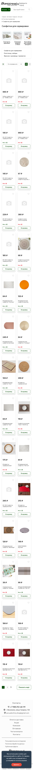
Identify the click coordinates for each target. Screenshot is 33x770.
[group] (7, 38)
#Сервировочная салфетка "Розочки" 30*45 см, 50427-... (8, 301)
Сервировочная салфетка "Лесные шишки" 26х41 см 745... (8, 587)
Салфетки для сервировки (13, 50)
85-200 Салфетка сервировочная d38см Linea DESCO (8, 179)
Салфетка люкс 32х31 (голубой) (22, 219)
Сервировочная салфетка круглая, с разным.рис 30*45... (24, 179)
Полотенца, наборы (10, 53)
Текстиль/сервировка (9, 19)
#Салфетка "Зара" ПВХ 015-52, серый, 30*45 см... (8, 628)
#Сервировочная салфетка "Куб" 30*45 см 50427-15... (9, 424)
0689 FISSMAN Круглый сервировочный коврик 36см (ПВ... (23, 547)
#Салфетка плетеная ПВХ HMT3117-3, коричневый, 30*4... (24, 669)
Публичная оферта (11, 746)
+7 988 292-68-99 (17, 707)
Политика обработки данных (14, 744)
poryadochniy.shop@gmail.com (17, 713)
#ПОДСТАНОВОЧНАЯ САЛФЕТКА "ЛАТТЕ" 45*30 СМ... (24, 587)
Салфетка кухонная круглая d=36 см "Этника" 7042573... (24, 260)
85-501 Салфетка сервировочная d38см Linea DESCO (8, 219)
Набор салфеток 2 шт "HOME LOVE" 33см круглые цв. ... (8, 97)
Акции (16, 722)
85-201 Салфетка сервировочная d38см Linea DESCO (8, 138)
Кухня (20, 16)
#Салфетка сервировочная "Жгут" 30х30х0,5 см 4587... (24, 383)
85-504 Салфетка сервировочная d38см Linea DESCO (23, 628)
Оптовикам (16, 728)
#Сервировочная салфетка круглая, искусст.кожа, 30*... (24, 301)
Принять (16, 764)
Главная (4, 16)
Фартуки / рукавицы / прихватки (15, 56)
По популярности (12, 64)
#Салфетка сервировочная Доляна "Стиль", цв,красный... (22, 506)
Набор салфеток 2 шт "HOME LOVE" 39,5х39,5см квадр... (24, 138)
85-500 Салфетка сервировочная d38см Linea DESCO (8, 260)
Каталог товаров (12, 16)
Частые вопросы (16, 731)
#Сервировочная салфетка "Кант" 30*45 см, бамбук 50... (8, 383)
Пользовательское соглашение (15, 741)
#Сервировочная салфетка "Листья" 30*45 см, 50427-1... (24, 465)
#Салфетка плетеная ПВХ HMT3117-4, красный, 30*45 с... (9, 669)
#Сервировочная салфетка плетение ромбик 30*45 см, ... (8, 342)
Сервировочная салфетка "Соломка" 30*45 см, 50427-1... (24, 342)
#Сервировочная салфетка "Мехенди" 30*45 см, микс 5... (9, 547)
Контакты (16, 734)
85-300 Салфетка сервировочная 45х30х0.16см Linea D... (8, 506)
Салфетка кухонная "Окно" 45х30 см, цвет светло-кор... (23, 424)
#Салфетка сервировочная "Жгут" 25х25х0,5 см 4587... (9, 465)
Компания (16, 725)
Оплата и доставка (16, 719)
